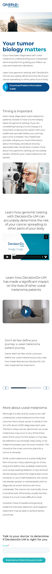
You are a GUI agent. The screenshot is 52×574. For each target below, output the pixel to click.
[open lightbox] (26, 311)
